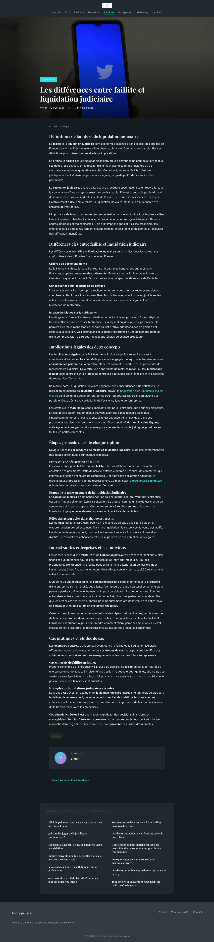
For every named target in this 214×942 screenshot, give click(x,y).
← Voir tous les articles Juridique (69, 780)
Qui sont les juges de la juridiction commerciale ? (67, 835)
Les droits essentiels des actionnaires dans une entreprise (139, 872)
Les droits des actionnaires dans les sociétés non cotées (137, 835)
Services (157, 12)
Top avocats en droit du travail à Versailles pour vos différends (136, 824)
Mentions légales (180, 912)
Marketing (142, 12)
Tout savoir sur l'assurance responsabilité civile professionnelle (136, 883)
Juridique (108, 12)
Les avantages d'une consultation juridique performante (72, 868)
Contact (197, 912)
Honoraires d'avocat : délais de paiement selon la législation (75, 846)
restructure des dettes (147, 480)
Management (125, 12)
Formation (93, 12)
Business (79, 12)
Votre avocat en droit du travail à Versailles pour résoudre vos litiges (73, 879)
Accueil (56, 12)
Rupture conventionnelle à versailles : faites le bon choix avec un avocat (75, 857)
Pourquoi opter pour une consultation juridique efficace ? (133, 861)
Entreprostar (22, 913)
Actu (67, 12)
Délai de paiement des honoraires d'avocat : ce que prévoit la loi (75, 824)
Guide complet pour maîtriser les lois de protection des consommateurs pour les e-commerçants (136, 848)
